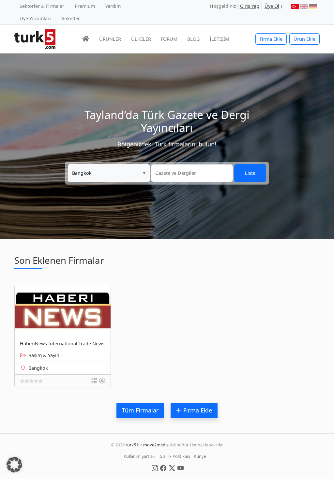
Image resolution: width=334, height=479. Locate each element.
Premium (85, 6)
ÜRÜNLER (110, 39)
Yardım (113, 6)
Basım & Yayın (43, 355)
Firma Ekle (271, 39)
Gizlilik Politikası (174, 456)
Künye (200, 456)
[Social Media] (155, 468)
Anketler (70, 18)
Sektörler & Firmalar (42, 6)
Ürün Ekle (304, 39)
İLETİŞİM (219, 39)
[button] (14, 464)
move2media (156, 445)
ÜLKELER (141, 39)
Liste (250, 173)
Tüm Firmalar (140, 410)
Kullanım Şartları (139, 456)
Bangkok (38, 368)
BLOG (193, 39)
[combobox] (109, 173)
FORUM (169, 39)
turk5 (131, 445)
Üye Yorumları (35, 18)
